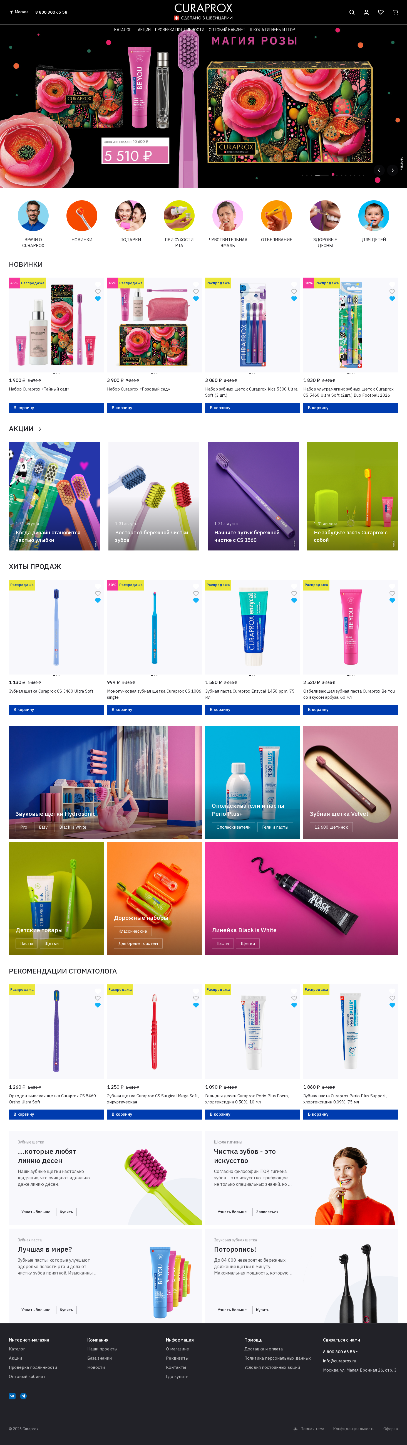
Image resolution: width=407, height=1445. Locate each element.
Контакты (176, 1367)
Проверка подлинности (33, 1367)
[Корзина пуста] (395, 12)
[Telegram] (23, 1396)
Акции (15, 1358)
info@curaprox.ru (339, 1361)
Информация (180, 1340)
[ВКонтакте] (12, 1396)
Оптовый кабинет (27, 1376)
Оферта (390, 1428)
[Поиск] (352, 12)
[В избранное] (98, 291)
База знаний (99, 1358)
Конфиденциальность (353, 1428)
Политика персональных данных (277, 1358)
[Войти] (366, 12)
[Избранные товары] (381, 12)
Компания (97, 1340)
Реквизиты (177, 1358)
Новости (96, 1367)
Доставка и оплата (263, 1349)
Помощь (253, 1340)
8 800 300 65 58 (51, 12)
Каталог (17, 1349)
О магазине (177, 1349)
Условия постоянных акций (272, 1367)
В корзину (24, 407)
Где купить (177, 1376)
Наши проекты (102, 1349)
